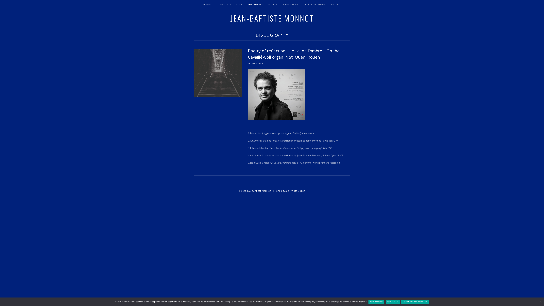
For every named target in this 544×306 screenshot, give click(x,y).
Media (239, 4)
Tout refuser (393, 301)
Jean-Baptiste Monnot (272, 18)
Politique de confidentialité (415, 301)
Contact (336, 4)
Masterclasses (291, 4)
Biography (209, 4)
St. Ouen (272, 4)
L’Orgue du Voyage (315, 4)
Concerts (225, 4)
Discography (255, 4)
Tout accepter (376, 301)
